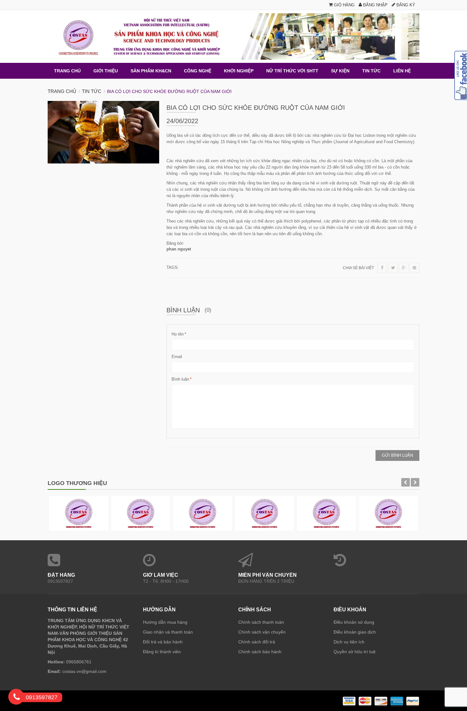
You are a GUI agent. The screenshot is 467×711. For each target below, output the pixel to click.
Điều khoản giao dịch (355, 632)
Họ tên (178, 334)
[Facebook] (382, 268)
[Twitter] (393, 268)
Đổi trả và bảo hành (163, 641)
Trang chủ (62, 91)
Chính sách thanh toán (261, 622)
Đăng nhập (375, 5)
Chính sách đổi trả (256, 641)
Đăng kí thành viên (162, 651)
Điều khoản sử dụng (354, 622)
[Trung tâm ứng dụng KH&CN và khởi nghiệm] (233, 36)
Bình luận (180, 379)
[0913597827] (16, 698)
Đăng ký (405, 5)
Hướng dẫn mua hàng (165, 622)
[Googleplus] (404, 268)
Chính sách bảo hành (259, 651)
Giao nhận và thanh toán (168, 632)
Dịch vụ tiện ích (349, 641)
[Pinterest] (414, 268)
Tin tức (91, 91)
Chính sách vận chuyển (262, 632)
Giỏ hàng (344, 5)
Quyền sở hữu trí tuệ (355, 651)
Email (177, 356)
